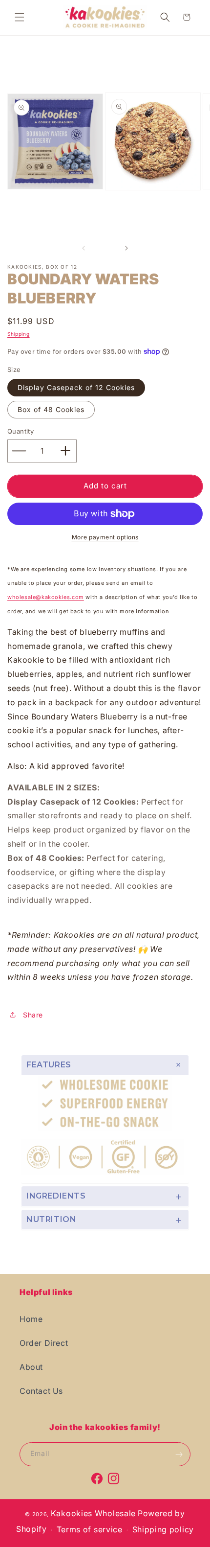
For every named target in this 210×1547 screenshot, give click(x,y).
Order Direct (44, 1343)
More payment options (105, 537)
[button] (19, 17)
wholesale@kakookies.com (45, 597)
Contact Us (41, 1391)
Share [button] (33, 1015)
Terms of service (90, 1529)
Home (31, 1319)
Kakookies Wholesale (93, 1513)
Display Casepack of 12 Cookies (76, 387)
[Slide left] (83, 248)
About (31, 1367)
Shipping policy (163, 1529)
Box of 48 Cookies (51, 409)
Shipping (18, 334)
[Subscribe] (178, 1454)
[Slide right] (126, 248)
